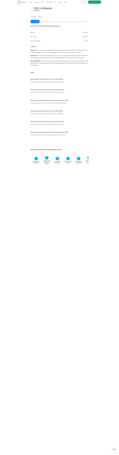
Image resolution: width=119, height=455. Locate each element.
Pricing (65, 2)
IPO (54, 2)
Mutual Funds (49, 2)
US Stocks (30, 2)
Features (60, 2)
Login (83, 2)
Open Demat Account (94, 2)
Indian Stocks (37, 2)
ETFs (43, 2)
